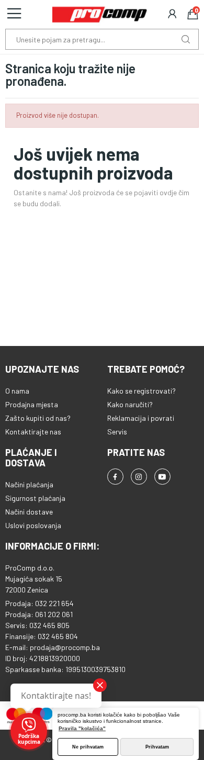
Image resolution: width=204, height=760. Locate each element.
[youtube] (162, 476)
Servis (117, 431)
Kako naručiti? (130, 404)
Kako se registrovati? (141, 390)
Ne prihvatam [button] (88, 747)
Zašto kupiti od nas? (38, 417)
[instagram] (139, 476)
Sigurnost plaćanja (35, 498)
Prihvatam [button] (157, 747)
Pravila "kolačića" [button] (82, 728)
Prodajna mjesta (31, 404)
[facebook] (115, 476)
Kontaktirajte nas (33, 431)
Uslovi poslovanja (33, 525)
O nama (17, 390)
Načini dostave (29, 511)
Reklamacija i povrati (140, 417)
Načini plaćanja (29, 484)
